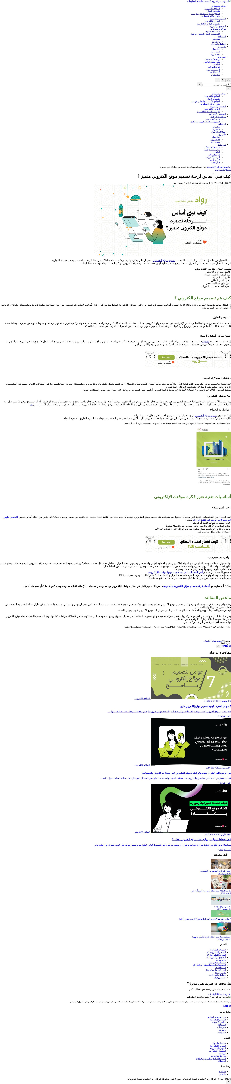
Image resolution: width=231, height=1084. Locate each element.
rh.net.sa (222, 1071)
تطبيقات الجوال (213, 11)
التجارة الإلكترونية (218, 19)
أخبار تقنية (215, 74)
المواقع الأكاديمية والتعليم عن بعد (205, 13)
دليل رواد (222, 46)
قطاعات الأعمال (218, 44)
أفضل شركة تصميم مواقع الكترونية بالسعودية (186, 586)
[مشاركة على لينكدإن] (224, 646)
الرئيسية (227, 167)
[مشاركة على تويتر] (229, 646)
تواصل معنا (223, 994)
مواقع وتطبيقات (219, 6)
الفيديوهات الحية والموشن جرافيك (205, 34)
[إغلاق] (199, 84)
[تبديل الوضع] (223, 80)
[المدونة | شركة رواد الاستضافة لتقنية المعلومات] (209, 1)
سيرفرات (216, 41)
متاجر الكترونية (219, 1022)
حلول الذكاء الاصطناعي (210, 16)
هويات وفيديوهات (218, 29)
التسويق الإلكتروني (217, 26)
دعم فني (222, 1030)
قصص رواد (215, 52)
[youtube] (227, 1006)
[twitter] (230, 1006)
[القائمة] (217, 80)
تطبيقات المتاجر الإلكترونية (208, 24)
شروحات (222, 57)
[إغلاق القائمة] (228, 88)
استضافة (222, 36)
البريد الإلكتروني (213, 69)
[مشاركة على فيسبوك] (227, 646)
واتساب (211, 994)
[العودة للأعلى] (228, 1082)
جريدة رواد (215, 54)
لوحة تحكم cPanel (212, 59)
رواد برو (221, 960)
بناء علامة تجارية (213, 31)
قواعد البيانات (214, 67)
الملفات (216, 64)
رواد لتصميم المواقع (217, 1017)
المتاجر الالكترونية (212, 21)
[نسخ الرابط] (218, 646)
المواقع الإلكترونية (212, 8)
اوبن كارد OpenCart (216, 970)
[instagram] (225, 1006)
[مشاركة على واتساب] (221, 646)
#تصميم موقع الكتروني (213, 641)
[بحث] (228, 80)
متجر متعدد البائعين (211, 62)
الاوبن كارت (215, 72)
